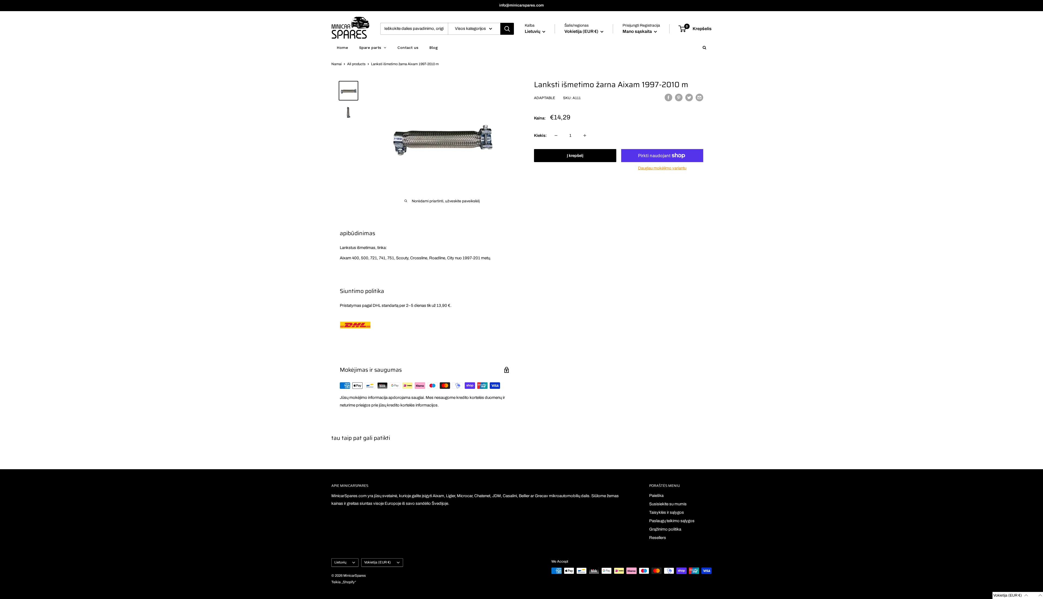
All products (356, 64)
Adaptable (544, 98)
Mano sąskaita (638, 31)
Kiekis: (540, 135)
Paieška (656, 495)
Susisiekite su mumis (668, 504)
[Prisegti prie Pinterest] (679, 97)
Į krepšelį (575, 155)
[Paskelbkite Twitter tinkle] (689, 97)
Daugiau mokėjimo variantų (662, 168)
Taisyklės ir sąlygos (666, 512)
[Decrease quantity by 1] (556, 135)
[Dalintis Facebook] (668, 97)
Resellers (657, 537)
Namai (336, 64)
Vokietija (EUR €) (377, 562)
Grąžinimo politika (665, 529)
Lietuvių (340, 562)
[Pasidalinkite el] (699, 97)
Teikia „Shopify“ (343, 582)
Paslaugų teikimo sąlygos (672, 521)
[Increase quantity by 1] (584, 135)
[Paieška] (507, 29)
